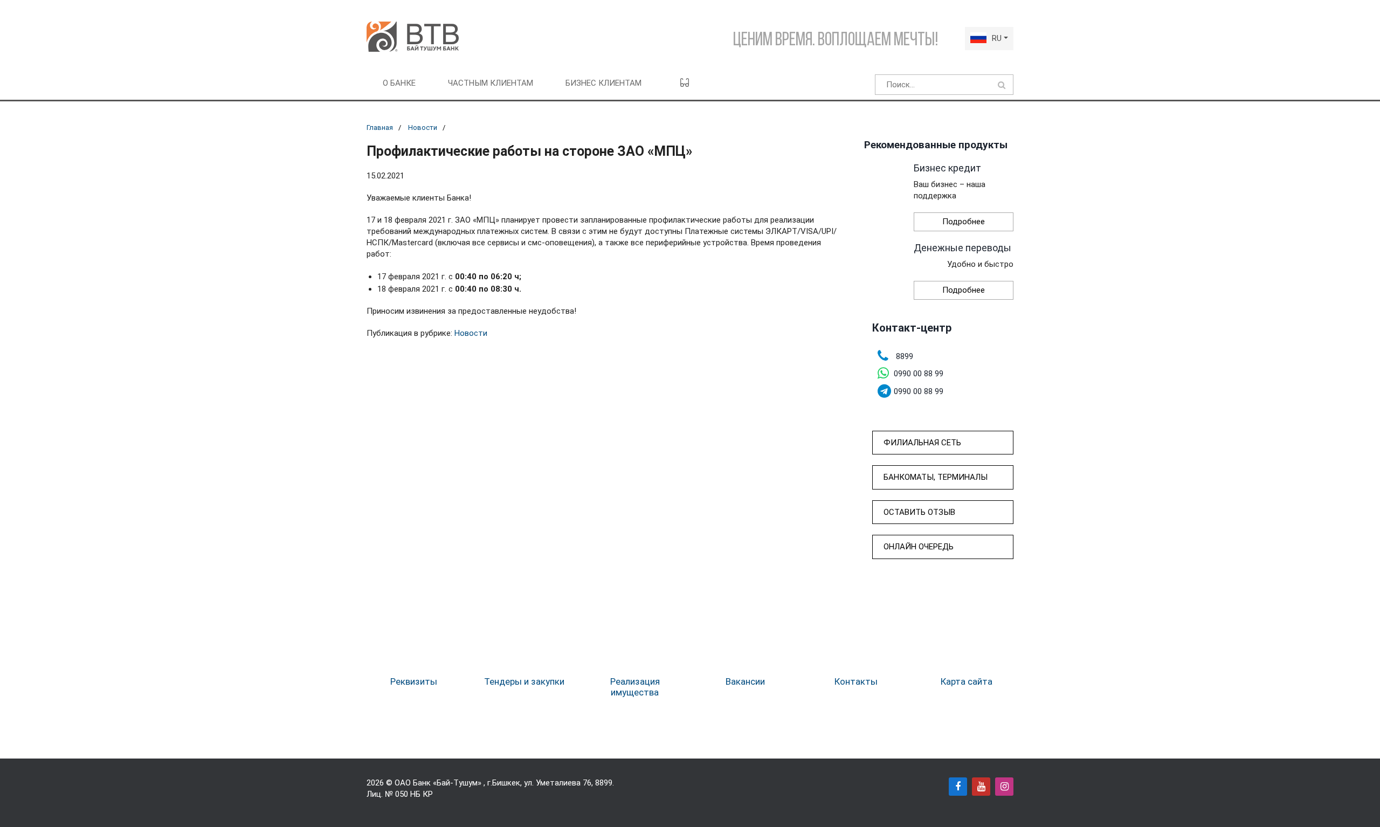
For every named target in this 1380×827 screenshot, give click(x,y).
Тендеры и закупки (524, 681)
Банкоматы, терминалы (936, 477)
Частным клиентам (490, 83)
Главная (380, 127)
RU (997, 38)
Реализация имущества (635, 687)
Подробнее (963, 221)
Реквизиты (413, 681)
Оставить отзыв (919, 512)
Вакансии (745, 681)
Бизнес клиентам (603, 83)
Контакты (856, 681)
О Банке (399, 83)
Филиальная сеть (922, 442)
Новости (422, 127)
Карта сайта (966, 681)
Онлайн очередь (919, 547)
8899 (603, 783)
